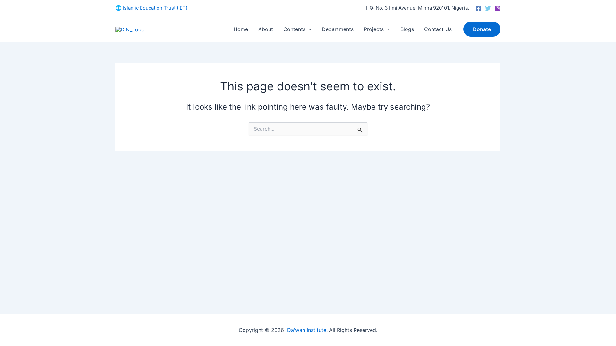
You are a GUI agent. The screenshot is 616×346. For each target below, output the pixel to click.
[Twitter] (488, 8)
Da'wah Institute (306, 330)
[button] (308, 29)
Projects (374, 29)
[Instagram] (498, 8)
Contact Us (438, 29)
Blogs (407, 29)
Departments (338, 29)
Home (241, 29)
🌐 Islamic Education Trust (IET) (151, 8)
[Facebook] (478, 8)
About (265, 29)
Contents (294, 29)
